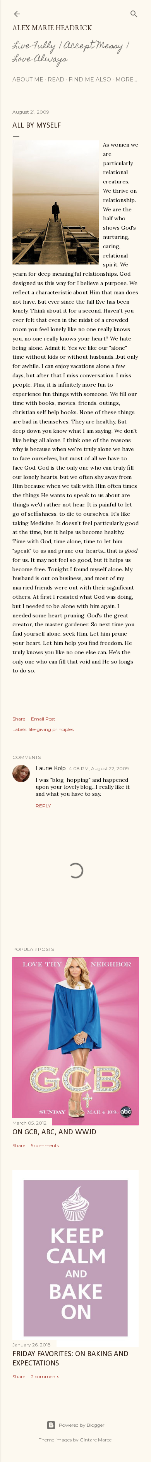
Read (56, 79)
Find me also (90, 79)
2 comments (45, 1376)
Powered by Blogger (82, 1425)
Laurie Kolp (51, 768)
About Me (27, 79)
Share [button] (18, 719)
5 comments (45, 1145)
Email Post (43, 719)
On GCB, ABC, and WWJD (54, 1132)
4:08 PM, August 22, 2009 (99, 768)
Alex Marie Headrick (52, 27)
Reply (43, 806)
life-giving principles (51, 729)
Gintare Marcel (96, 1440)
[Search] (134, 12)
